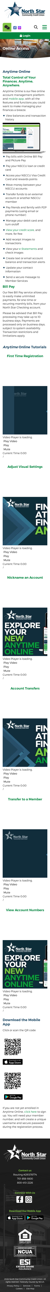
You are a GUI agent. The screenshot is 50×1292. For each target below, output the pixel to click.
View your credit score (20, 229)
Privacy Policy (13, 1286)
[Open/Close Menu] (44, 26)
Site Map (30, 1288)
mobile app (16, 98)
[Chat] (7, 27)
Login (26, 35)
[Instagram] (19, 27)
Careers (19, 1288)
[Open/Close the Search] (36, 27)
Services (26, 1286)
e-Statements (28, 248)
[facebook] (15, 27)
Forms (37, 1286)
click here (30, 1111)
